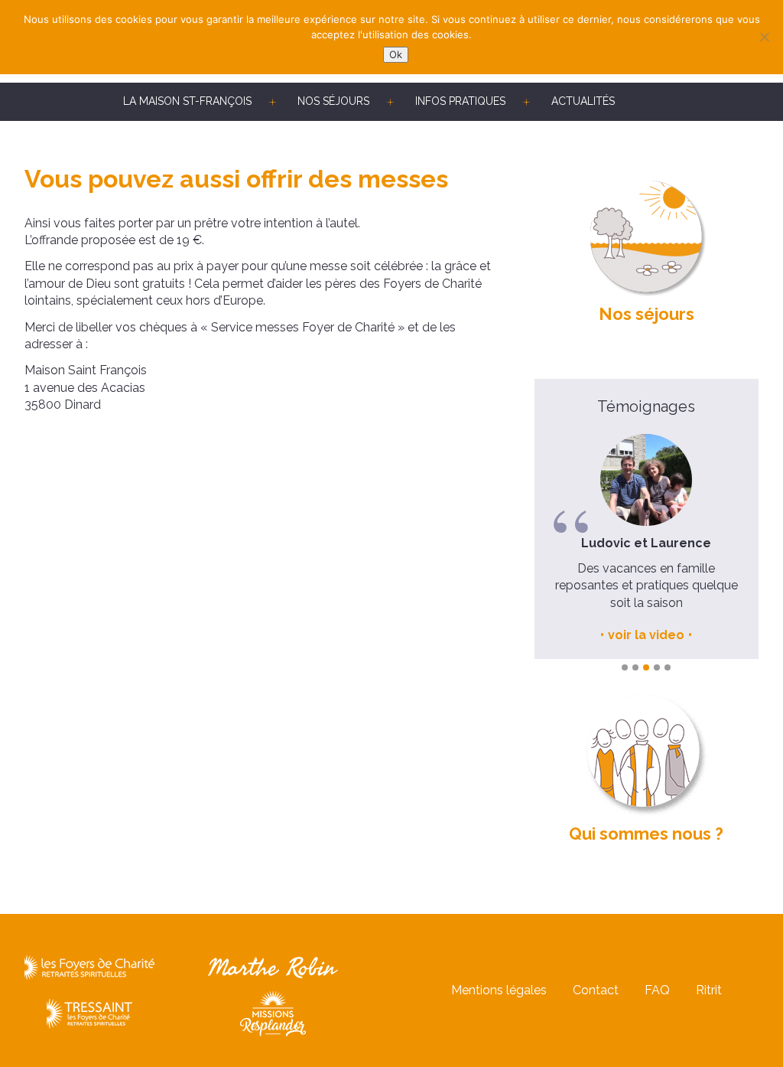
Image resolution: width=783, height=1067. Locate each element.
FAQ (657, 990)
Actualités (583, 101)
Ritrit (709, 990)
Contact (596, 990)
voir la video (579, 635)
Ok (395, 54)
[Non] (764, 36)
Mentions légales (499, 990)
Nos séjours (333, 101)
